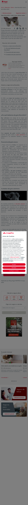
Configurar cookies (14, 270)
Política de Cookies (14, 257)
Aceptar (14, 264)
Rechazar (14, 267)
